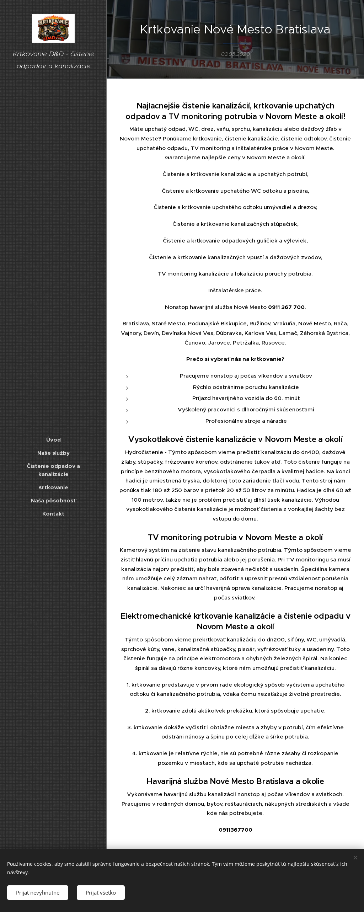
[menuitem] (53, 440)
